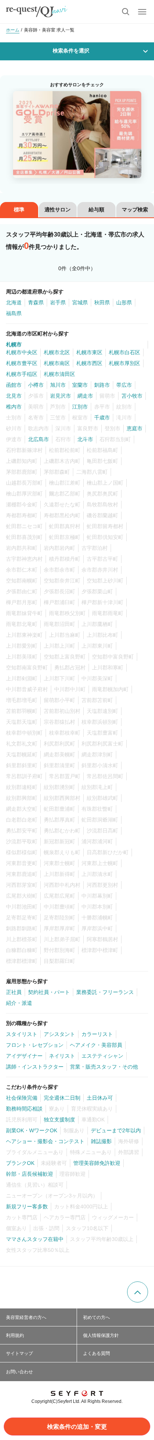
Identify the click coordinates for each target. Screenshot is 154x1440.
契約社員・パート (49, 992)
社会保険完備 (21, 1098)
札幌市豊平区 (21, 363)
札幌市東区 (89, 352)
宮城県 (80, 302)
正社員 (14, 992)
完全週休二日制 (62, 1098)
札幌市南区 (57, 363)
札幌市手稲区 (21, 374)
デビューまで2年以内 (116, 1130)
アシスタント (59, 1034)
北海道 (14, 302)
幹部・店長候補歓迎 (29, 1174)
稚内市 (14, 407)
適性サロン (57, 210)
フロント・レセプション (35, 1045)
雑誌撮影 (101, 1141)
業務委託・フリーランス (105, 992)
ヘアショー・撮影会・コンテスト (45, 1141)
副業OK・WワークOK (31, 1130)
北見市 (14, 396)
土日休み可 (100, 1098)
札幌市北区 (57, 352)
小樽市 (36, 385)
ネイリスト (62, 1056)
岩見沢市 (60, 396)
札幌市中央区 (21, 352)
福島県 (14, 313)
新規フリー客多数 (27, 1206)
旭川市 (58, 385)
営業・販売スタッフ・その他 (104, 1067)
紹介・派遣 (19, 1003)
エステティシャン (102, 1056)
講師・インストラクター (35, 1067)
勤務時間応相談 (24, 1109)
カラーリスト (97, 1034)
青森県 (36, 302)
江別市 (80, 407)
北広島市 (38, 439)
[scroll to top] (137, 1291)
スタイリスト (21, 1034)
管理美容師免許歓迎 (96, 1163)
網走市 (85, 396)
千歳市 (102, 418)
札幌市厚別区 (124, 363)
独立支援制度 (59, 1120)
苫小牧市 (131, 396)
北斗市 (85, 439)
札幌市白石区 (124, 352)
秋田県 (102, 302)
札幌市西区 (89, 363)
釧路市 (102, 385)
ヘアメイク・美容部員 (96, 1045)
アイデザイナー (24, 1056)
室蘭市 (80, 385)
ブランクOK (20, 1163)
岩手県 (58, 302)
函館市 (14, 385)
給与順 (96, 210)
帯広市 (124, 385)
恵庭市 (134, 428)
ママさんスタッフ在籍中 (35, 1239)
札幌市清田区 (59, 374)
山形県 (124, 302)
